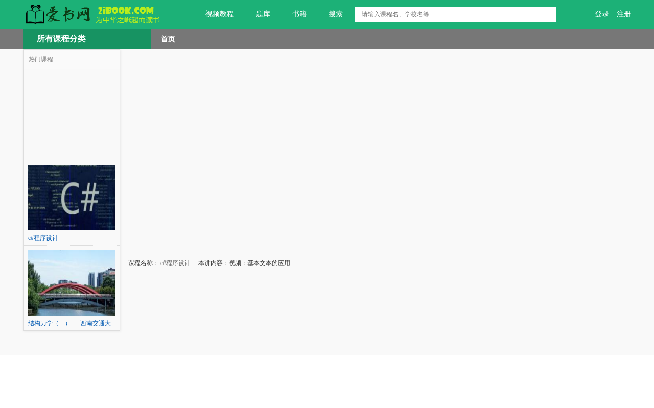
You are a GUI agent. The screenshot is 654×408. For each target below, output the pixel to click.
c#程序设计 (175, 263)
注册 (624, 14)
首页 (168, 39)
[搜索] (548, 14)
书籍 (299, 14)
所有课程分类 (61, 38)
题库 (263, 14)
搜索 (336, 14)
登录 (602, 14)
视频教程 (219, 14)
